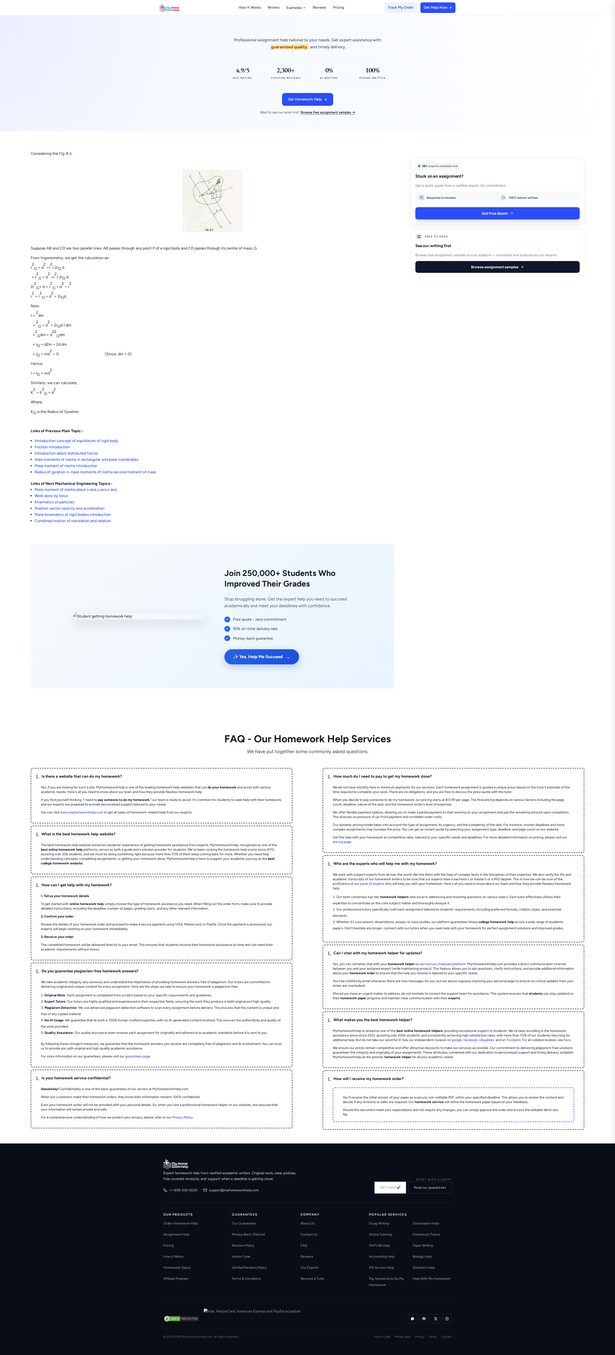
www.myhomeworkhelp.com (81, 812)
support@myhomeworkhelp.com (234, 1190)
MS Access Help (381, 1268)
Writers (274, 7)
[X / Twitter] (435, 1318)
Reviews (319, 7)
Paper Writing (423, 1245)
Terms (433, 1336)
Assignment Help (176, 1234)
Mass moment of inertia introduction (66, 465)
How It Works (250, 7)
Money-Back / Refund (248, 1234)
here (567, 1040)
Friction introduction (52, 447)
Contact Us (309, 1234)
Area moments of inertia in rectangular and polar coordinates (86, 459)
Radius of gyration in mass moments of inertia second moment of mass (95, 472)
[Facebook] (424, 1318)
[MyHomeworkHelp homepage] (179, 7)
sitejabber (486, 1040)
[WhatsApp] (412, 1318)
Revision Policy (243, 1245)
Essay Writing (379, 1223)
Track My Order (400, 7)
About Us (307, 1223)
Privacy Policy (182, 1117)
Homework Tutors (426, 1234)
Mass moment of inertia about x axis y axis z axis (76, 489)
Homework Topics (177, 1268)
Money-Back (403, 1336)
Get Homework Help (305, 99)
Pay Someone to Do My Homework (386, 1282)
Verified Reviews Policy (249, 1268)
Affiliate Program (175, 1279)
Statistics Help (424, 1268)
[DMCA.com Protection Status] (181, 1318)
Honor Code (241, 1257)
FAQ (304, 1245)
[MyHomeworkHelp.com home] (175, 1163)
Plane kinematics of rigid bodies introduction (73, 514)
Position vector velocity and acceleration (70, 508)
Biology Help (422, 1257)
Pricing (338, 7)
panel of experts (372, 884)
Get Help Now (435, 7)
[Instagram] (447, 1318)
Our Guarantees (244, 1223)
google (457, 1040)
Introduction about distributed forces (66, 453)
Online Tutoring (380, 1234)
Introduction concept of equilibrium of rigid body (76, 440)
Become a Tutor (312, 1279)
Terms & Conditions (246, 1279)
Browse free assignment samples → (328, 112)
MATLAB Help (379, 1245)
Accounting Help (381, 1257)
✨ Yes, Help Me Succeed (261, 657)
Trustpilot (513, 1040)
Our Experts (310, 1268)
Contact (446, 1336)
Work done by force (51, 495)
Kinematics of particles (54, 502)
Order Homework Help (180, 1223)
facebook (470, 1040)
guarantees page (137, 1056)
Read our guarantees (430, 1188)
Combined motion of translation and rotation (73, 520)
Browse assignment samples (494, 267)
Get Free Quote (495, 213)
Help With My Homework (431, 1279)
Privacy (419, 1336)
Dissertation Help (426, 1223)
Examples (294, 8)
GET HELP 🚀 (390, 1188)
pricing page (342, 842)
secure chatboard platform (446, 964)
